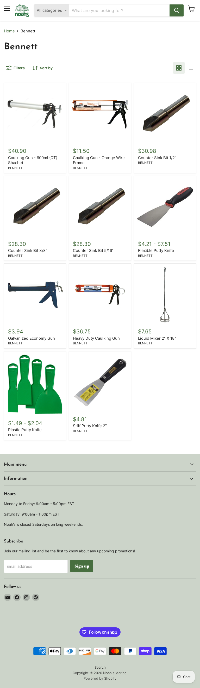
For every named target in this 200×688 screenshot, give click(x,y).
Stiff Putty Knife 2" (90, 425)
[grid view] (179, 68)
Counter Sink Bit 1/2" (157, 157)
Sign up (81, 566)
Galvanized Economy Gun (31, 338)
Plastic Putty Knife (25, 429)
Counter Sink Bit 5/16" (93, 250)
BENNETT (15, 168)
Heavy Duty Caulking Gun (96, 338)
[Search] (177, 10)
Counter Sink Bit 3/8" (27, 250)
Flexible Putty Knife (156, 250)
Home (9, 31)
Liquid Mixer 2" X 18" (157, 338)
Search (100, 667)
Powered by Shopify (100, 678)
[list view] (190, 68)
